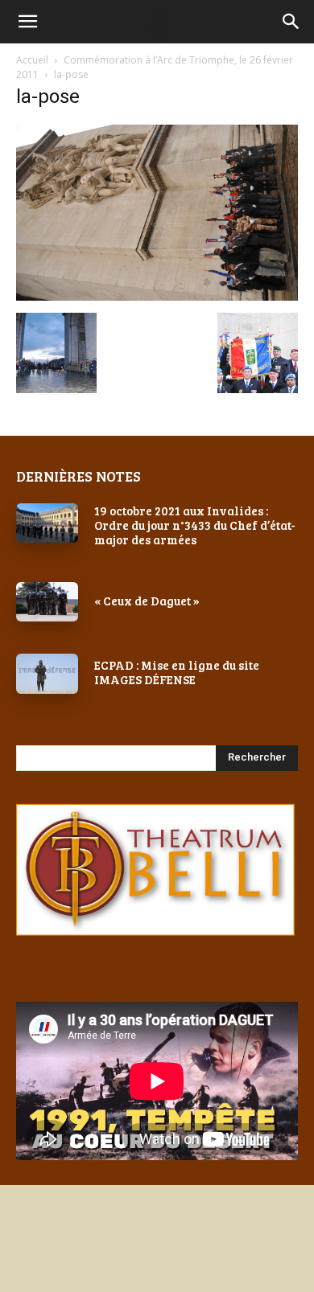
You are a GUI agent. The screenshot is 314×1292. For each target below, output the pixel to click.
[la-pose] (157, 296)
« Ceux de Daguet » (147, 601)
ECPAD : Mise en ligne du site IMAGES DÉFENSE (176, 672)
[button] (27, 21)
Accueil (32, 60)
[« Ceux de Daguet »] (47, 601)
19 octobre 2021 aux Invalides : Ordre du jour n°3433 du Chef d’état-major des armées (194, 525)
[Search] (291, 21)
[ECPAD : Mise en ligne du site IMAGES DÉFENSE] (47, 673)
